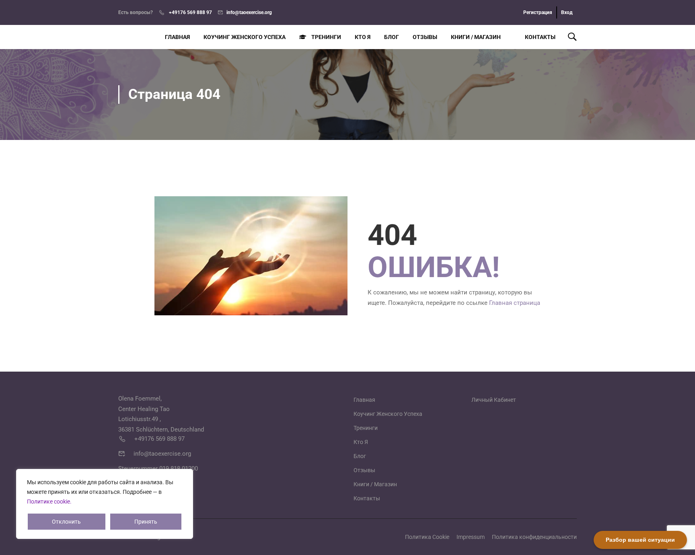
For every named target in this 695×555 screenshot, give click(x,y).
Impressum (470, 537)
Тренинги (326, 37)
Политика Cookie (427, 537)
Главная (177, 37)
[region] (104, 504)
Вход (567, 12)
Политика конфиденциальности (534, 537)
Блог (391, 37)
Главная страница (514, 302)
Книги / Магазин (476, 37)
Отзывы (425, 37)
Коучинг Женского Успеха (245, 37)
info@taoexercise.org (249, 12)
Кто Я (362, 37)
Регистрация (537, 12)
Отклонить (66, 521)
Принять (145, 521)
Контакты (540, 37)
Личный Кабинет (493, 400)
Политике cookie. (49, 501)
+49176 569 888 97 (190, 12)
